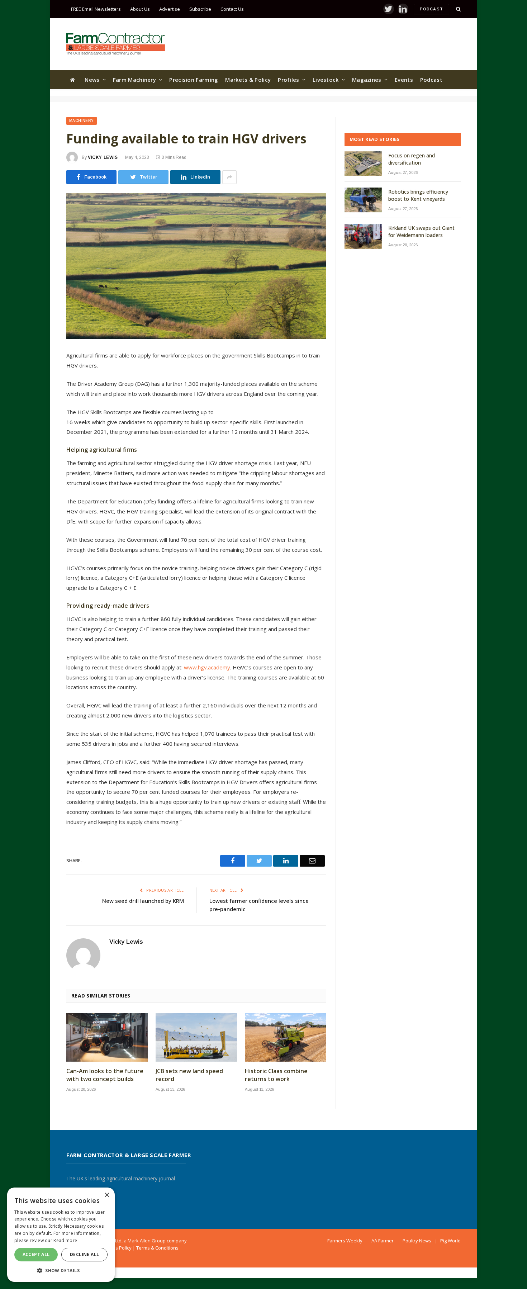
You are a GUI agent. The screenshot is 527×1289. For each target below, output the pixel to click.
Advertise (169, 9)
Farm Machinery (134, 79)
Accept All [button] (36, 1254)
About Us (140, 9)
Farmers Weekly (344, 1240)
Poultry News (417, 1240)
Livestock (326, 79)
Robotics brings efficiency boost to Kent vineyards (418, 195)
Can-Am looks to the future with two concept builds (104, 1075)
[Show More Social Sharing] (229, 177)
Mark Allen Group (147, 1240)
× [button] (106, 1195)
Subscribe (200, 9)
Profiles (288, 79)
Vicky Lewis (103, 157)
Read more (65, 1240)
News (92, 79)
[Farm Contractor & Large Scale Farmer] (115, 44)
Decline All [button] (84, 1254)
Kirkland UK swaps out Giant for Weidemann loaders (421, 231)
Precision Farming (193, 79)
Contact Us (232, 9)
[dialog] (61, 1235)
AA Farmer (382, 1240)
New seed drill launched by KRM (143, 900)
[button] (61, 1270)
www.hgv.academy (207, 667)
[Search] (458, 9)
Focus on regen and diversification (411, 159)
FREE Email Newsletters (96, 9)
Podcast (431, 9)
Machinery (81, 121)
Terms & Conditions (157, 1248)
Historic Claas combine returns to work (276, 1075)
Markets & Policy (248, 79)
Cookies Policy (116, 1248)
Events (404, 79)
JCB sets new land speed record (189, 1075)
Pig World (450, 1240)
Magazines (366, 79)
